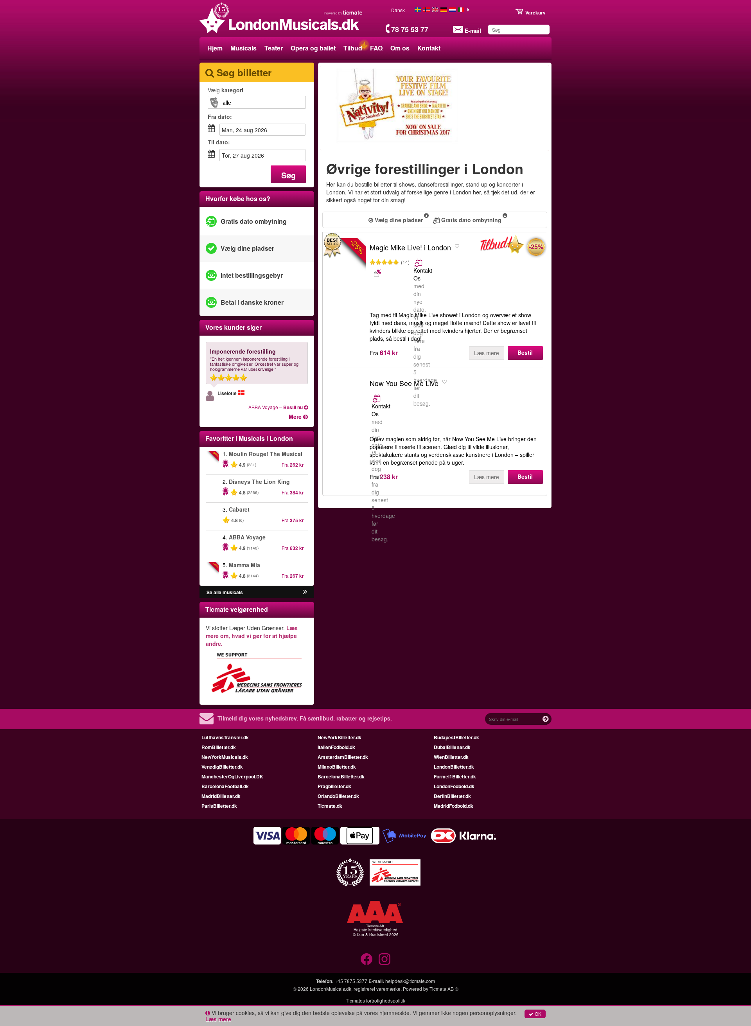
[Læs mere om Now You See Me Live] (377, 398)
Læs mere (486, 353)
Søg (288, 175)
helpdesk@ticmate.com (410, 980)
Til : (219, 142)
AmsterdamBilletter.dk (343, 756)
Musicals (243, 47)
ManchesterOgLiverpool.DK (232, 776)
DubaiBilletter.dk (452, 747)
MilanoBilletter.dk (337, 766)
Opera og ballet (313, 47)
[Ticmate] (343, 12)
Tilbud (352, 47)
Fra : (220, 116)
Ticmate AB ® (443, 988)
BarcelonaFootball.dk (225, 786)
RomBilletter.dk (218, 747)
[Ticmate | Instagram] (384, 959)
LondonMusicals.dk (330, 988)
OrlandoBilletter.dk (338, 796)
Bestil (525, 352)
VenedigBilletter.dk (222, 766)
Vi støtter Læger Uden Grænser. (252, 635)
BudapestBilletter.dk (456, 737)
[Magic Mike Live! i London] (502, 246)
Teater (273, 47)
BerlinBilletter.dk (452, 796)
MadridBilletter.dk (221, 796)
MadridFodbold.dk (453, 805)
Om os (400, 47)
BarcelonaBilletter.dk (341, 776)
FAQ (376, 47)
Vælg (225, 90)
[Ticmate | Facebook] (366, 959)
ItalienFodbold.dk (336, 747)
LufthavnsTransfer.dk (225, 737)
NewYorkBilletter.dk (339, 737)
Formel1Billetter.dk (455, 776)
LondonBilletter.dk (454, 766)
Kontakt (428, 47)
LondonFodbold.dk (454, 786)
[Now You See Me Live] (346, 405)
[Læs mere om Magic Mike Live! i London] (419, 262)
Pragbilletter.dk (334, 786)
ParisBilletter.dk (219, 805)
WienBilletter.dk (451, 756)
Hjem (215, 47)
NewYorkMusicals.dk (224, 756)
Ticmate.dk (330, 805)
